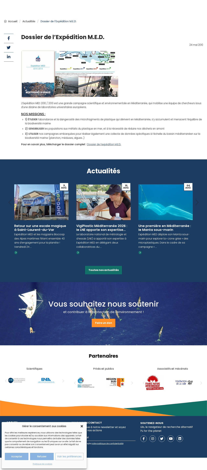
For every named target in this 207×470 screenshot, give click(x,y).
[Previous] (10, 202)
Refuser (42, 456)
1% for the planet (151, 431)
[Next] (197, 202)
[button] (81, 426)
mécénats (181, 369)
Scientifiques (34, 369)
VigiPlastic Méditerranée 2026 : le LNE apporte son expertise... (101, 228)
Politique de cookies (42, 464)
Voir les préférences (69, 456)
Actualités (28, 21)
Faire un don (103, 323)
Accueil (12, 21)
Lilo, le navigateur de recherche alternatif (166, 427)
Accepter (16, 456)
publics (109, 369)
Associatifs (164, 369)
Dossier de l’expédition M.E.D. (104, 144)
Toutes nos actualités (103, 270)
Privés (97, 369)
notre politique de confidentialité (107, 443)
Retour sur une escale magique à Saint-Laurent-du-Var (40, 228)
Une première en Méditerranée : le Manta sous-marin (164, 228)
